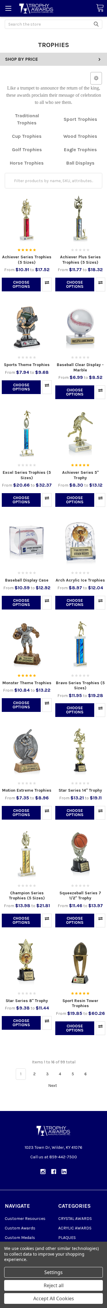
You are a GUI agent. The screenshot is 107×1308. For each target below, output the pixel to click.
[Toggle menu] (8, 8)
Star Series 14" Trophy (80, 790)
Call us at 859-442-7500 (53, 1156)
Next (53, 1085)
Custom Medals (20, 1237)
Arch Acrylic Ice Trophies (80, 580)
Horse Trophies (27, 163)
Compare (47, 284)
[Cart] (100, 8)
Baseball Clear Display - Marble (80, 367)
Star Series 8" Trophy (27, 1000)
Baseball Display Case (26, 580)
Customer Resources (25, 1218)
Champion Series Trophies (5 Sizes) (27, 895)
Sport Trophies (80, 119)
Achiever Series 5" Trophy (80, 475)
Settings (53, 1272)
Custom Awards (20, 1228)
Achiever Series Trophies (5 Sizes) (26, 259)
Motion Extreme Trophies (26, 790)
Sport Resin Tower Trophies (80, 1003)
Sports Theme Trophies (27, 364)
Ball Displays (80, 163)
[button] (96, 78)
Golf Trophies (27, 149)
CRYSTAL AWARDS (75, 1218)
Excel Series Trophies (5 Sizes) (27, 475)
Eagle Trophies (80, 149)
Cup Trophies (27, 136)
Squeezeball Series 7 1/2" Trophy (80, 895)
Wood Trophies (80, 136)
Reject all (54, 1285)
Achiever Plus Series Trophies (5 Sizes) (80, 259)
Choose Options (21, 284)
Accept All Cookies (53, 1298)
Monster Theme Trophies (26, 682)
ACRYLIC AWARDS (75, 1228)
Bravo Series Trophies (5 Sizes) (80, 685)
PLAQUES (67, 1237)
